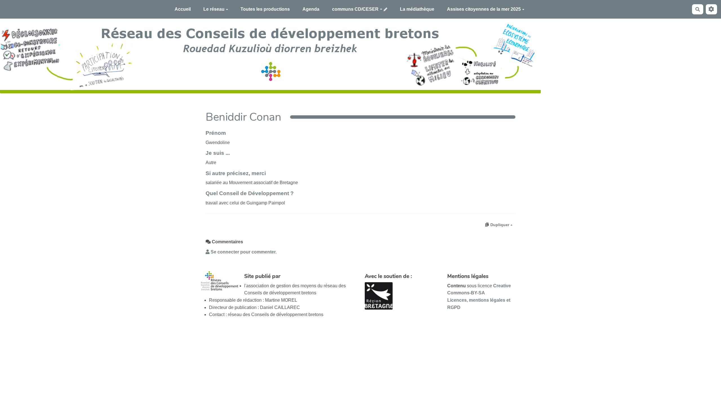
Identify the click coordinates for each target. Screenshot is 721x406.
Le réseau (213, 9)
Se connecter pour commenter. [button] (243, 252)
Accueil (183, 9)
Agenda (310, 9)
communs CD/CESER (355, 9)
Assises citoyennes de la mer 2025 (484, 9)
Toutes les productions (265, 9)
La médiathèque (417, 9)
